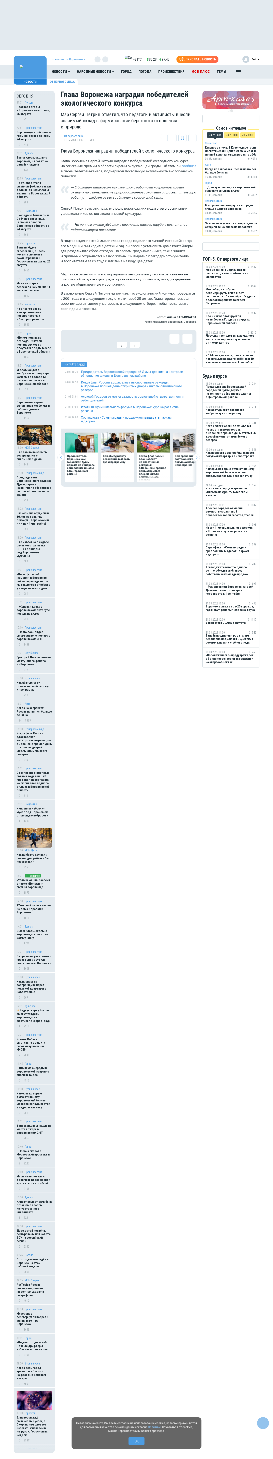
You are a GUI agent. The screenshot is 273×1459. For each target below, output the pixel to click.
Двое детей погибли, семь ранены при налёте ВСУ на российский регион (34, 1236)
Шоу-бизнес (32, 653)
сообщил (188, 166)
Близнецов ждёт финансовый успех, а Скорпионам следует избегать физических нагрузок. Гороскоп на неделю (32, 1426)
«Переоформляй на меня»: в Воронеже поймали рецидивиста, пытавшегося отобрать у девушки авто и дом (33, 581)
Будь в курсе (32, 678)
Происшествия (171, 71)
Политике (154, 1427)
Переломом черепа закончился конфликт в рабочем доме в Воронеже (33, 407)
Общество (31, 211)
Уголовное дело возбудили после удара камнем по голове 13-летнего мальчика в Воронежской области (33, 376)
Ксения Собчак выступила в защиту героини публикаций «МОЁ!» (31, 1044)
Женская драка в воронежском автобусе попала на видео (33, 610)
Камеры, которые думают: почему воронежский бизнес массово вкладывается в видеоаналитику (33, 1100)
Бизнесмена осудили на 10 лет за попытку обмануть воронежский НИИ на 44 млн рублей (33, 518)
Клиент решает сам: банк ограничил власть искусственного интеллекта (34, 1207)
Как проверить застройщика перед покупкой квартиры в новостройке (31, 987)
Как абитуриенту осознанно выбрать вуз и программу (33, 686)
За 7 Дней (232, 134)
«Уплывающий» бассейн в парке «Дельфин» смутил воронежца (33, 883)
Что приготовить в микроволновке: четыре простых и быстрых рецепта (30, 314)
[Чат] (263, 1423)
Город (126, 71)
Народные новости (94, 71)
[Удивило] (109, 341)
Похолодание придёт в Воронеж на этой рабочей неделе (33, 1263)
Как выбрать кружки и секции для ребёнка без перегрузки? (33, 858)
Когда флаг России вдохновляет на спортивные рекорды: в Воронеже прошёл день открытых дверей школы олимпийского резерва (34, 744)
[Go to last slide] (60, 457)
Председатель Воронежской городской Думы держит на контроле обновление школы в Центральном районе (34, 486)
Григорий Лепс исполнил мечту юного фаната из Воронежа (34, 661)
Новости (60, 71)
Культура (30, 1006)
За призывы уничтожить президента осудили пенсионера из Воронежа (34, 960)
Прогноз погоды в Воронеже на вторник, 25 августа (33, 110)
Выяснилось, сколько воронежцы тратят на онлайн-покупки (32, 161)
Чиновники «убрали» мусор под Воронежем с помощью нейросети (32, 812)
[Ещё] (238, 73)
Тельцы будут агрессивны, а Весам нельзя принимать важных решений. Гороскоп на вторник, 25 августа (33, 256)
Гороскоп (30, 243)
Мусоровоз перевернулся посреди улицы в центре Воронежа (32, 1319)
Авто (28, 703)
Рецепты (30, 304)
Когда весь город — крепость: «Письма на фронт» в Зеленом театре (31, 1373)
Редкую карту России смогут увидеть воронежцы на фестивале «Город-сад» (33, 1015)
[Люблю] (96, 341)
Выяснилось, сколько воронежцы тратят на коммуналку (32, 934)
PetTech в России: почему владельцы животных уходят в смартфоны (30, 1290)
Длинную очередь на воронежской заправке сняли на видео (33, 1071)
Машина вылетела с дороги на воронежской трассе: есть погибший (33, 1180)
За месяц (247, 134)
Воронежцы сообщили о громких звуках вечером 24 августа (34, 136)
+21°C (137, 59)
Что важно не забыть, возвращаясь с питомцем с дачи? (32, 456)
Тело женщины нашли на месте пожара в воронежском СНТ (34, 1129)
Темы (221, 71)
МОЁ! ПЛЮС (200, 71)
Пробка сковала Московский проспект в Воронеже (33, 1154)
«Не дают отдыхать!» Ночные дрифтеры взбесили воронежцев (32, 1346)
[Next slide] (196, 457)
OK (137, 1441)
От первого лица (62, 82)
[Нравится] (70, 341)
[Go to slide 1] (228, 110)
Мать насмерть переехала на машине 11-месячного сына (34, 287)
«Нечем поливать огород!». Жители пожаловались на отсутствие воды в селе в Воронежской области (34, 344)
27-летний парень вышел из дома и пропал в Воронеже (34, 909)
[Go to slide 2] (232, 111)
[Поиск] (252, 71)
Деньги (29, 153)
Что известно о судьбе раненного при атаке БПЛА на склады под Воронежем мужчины (33, 549)
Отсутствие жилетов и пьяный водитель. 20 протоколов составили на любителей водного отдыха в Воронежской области (33, 781)
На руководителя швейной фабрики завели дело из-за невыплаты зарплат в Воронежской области (34, 189)
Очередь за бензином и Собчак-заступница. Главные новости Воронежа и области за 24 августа (33, 222)
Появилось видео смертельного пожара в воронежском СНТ (33, 635)
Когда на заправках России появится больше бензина (34, 711)
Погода (144, 71)
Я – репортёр (33, 875)
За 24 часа (215, 134)
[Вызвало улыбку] (83, 341)
